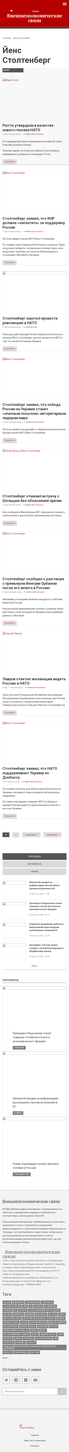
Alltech (52, 1314)
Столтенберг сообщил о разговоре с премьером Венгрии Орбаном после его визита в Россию (33, 583)
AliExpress (41, 1314)
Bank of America (57, 1322)
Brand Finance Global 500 (16, 1330)
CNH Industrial (43, 1338)
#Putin (7, 1302)
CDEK (60, 1334)
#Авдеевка (18, 1302)
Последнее (46, 856)
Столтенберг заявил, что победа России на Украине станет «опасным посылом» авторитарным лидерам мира (34, 411)
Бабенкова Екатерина (34, 134)
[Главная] (35, 11)
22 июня (38, 1306)
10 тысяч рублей (12, 1306)
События (19, 1047)
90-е (57, 1310)
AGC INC (7, 1314)
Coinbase (20, 1342)
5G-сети (22, 1310)
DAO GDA (35, 1352)
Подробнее (9, 162)
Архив (34, 871)
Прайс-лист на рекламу (35, 1441)
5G (15, 1310)
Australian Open (38, 1322)
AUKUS (24, 1322)
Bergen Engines (27, 1326)
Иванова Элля (31, 327)
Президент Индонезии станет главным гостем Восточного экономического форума (45, 906)
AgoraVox (18, 1314)
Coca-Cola (9, 1342)
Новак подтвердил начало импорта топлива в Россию (35, 1165)
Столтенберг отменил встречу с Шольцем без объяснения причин (32, 498)
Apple (62, 1314)
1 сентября (47, 1302)
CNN (55, 1338)
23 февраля (50, 1306)
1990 (25, 1306)
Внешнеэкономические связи (34, 18)
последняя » (52, 835)
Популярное (34, 864)
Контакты (34, 1446)
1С (31, 1306)
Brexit (43, 1330)
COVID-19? (8, 1352)
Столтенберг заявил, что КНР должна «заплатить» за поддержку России (34, 222)
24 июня (8, 1310)
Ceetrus (8, 1338)
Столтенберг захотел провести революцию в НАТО (30, 320)
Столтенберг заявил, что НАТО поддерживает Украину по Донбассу (30, 772)
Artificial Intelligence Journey (39, 1318)
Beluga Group (11, 1326)
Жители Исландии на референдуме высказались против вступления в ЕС (44, 885)
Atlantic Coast (11, 1322)
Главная (7, 38)
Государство (21, 1174)
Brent (34, 1330)
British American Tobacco (16, 1334)
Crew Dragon (21, 1352)
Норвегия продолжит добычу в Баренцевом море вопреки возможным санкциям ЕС (46, 927)
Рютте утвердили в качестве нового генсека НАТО (28, 127)
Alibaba (29, 1314)
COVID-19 (31, 1342)
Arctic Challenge (12, 1318)
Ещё (34, 965)
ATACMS (60, 1318)
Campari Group (48, 1334)
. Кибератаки (32, 1302)
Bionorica (43, 1326)
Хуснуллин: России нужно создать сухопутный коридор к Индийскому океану (46, 948)
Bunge (35, 1334)
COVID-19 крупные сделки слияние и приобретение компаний (30, 1347)
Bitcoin (53, 1326)
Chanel (17, 1338)
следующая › (31, 835)
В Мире (18, 1113)
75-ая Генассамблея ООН (41, 1310)
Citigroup (28, 1338)
